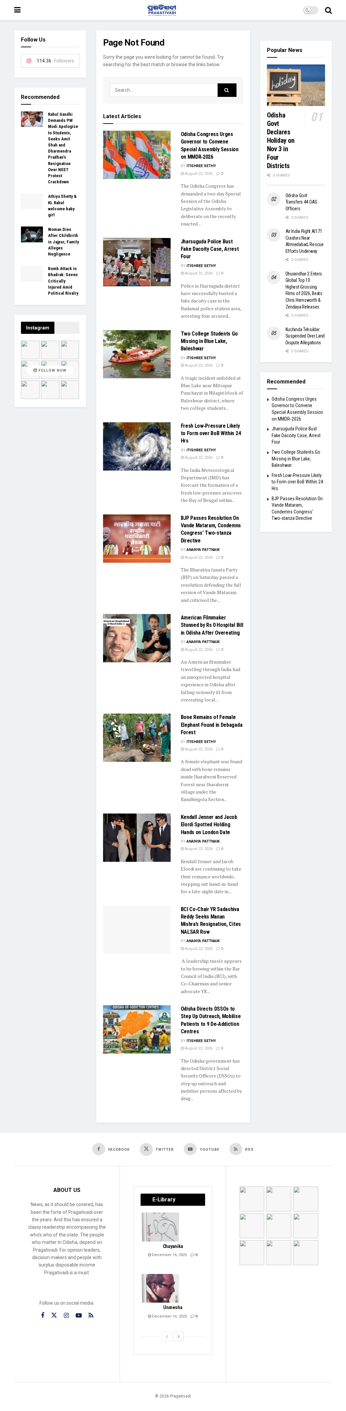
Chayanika (173, 1246)
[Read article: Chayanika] (161, 1227)
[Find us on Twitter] (54, 1315)
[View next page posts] (179, 1336)
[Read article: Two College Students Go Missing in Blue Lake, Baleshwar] (137, 354)
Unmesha (172, 1307)
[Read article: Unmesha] (161, 1288)
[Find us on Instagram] (66, 1316)
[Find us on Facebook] (42, 1316)
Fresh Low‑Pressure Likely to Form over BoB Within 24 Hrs (211, 433)
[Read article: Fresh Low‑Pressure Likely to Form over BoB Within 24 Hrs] (137, 446)
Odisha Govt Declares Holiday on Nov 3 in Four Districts (281, 140)
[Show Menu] (17, 10)
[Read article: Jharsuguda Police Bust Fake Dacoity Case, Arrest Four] (137, 262)
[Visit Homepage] (162, 10)
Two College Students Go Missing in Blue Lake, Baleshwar (209, 341)
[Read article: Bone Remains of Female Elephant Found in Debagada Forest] (137, 738)
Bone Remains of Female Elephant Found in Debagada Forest (212, 725)
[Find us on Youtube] (79, 1316)
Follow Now (52, 370)
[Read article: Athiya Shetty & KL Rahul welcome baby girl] (32, 201)
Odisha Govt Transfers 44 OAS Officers (302, 202)
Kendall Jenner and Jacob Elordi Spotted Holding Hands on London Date (209, 824)
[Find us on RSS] (91, 1316)
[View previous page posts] (167, 1336)
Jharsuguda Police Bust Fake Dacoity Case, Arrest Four (210, 249)
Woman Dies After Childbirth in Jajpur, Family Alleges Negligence (63, 242)
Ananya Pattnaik (203, 550)
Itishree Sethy (201, 166)
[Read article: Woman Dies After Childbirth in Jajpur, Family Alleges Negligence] (32, 234)
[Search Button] (328, 10)
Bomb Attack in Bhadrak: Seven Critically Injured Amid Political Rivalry (63, 281)
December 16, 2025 (169, 1255)
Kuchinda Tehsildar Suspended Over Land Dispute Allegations (305, 336)
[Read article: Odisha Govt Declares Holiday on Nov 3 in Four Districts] (296, 85)
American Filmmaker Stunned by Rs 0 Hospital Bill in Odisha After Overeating (212, 625)
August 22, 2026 (198, 173)
